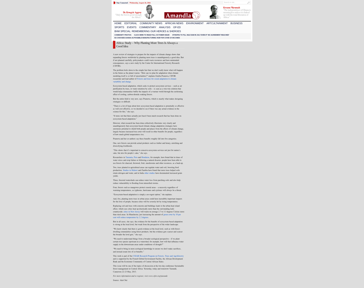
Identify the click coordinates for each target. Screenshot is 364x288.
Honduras (145, 157)
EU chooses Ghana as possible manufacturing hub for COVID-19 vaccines (147, 38)
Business (236, 23)
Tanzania (129, 157)
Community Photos (122, 35)
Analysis (164, 27)
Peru (135, 157)
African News (174, 23)
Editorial (130, 23)
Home (118, 23)
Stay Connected (122, 3)
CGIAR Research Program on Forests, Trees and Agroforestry (158, 256)
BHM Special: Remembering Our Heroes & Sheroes (147, 31)
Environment (195, 23)
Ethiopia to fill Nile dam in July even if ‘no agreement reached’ (200, 35)
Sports (119, 27)
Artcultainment (217, 23)
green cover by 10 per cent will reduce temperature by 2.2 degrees (147, 216)
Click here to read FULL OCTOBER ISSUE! (152, 35)
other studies (149, 173)
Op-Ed (177, 27)
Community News (151, 23)
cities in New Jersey (132, 211)
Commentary (147, 27)
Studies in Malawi (130, 170)
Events (131, 27)
